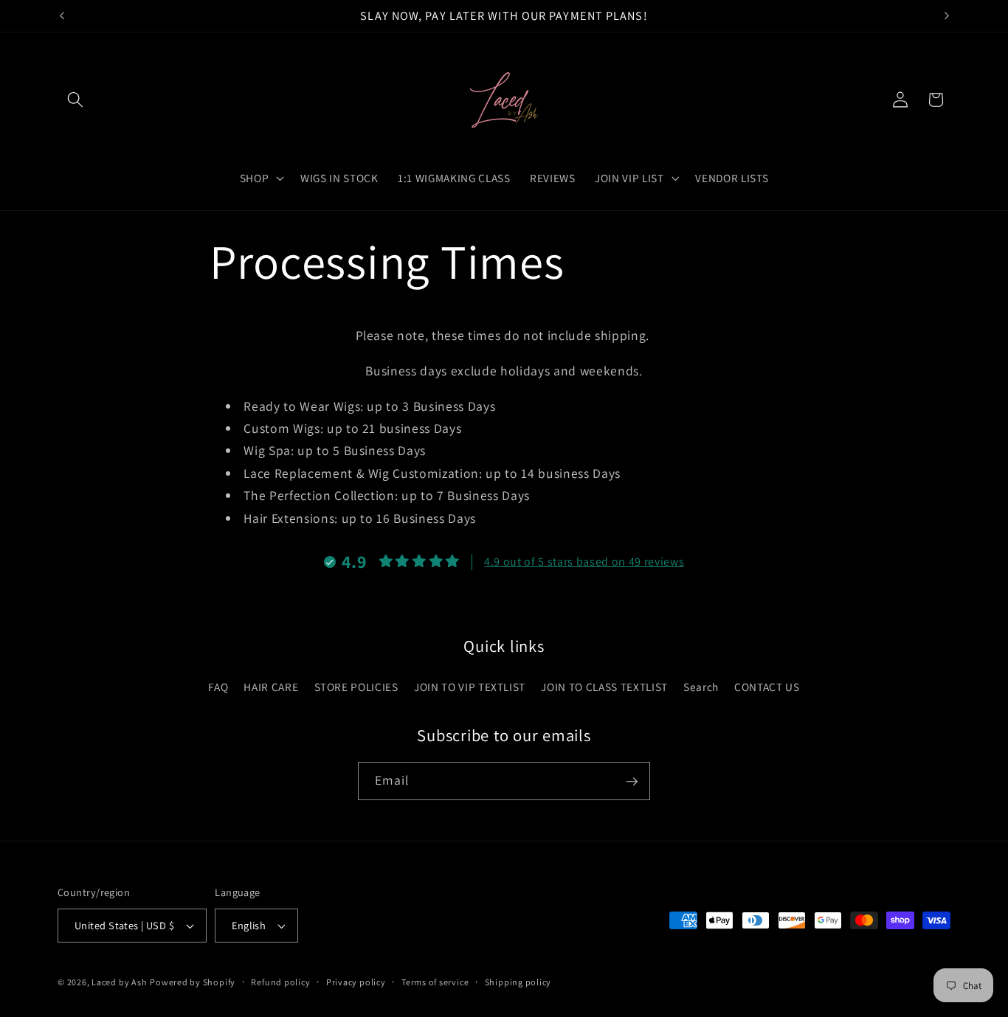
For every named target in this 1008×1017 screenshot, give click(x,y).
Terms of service (435, 982)
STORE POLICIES (356, 686)
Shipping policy (518, 982)
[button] (75, 99)
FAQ (218, 686)
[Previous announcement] (62, 15)
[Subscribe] (631, 782)
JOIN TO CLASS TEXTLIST (604, 686)
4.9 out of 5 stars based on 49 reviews (584, 561)
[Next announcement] (947, 15)
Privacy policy (356, 982)
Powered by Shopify (192, 982)
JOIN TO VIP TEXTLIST (469, 686)
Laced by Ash (119, 982)
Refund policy (280, 982)
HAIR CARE (271, 686)
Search (701, 686)
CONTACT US (767, 686)
